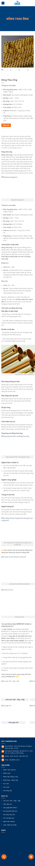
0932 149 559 (14, 756)
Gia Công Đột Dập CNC (10, 811)
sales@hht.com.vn (14, 760)
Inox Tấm (6, 783)
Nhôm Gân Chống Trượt (10, 777)
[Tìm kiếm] (33, 3)
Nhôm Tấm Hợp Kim (9, 770)
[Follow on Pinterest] (9, 858)
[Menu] (3, 3)
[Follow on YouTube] (14, 858)
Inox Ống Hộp (7, 790)
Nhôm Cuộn (6, 773)
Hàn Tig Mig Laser (8, 818)
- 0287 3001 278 (23, 756)
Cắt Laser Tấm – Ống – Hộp (14, 700)
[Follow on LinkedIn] (12, 858)
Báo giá (6, 125)
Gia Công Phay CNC (9, 814)
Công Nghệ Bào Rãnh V (10, 807)
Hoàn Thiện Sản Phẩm (10, 825)
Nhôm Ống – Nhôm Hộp (10, 780)
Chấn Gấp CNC (7, 804)
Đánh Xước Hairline (9, 821)
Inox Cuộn (6, 787)
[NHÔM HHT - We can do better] (17, 3)
